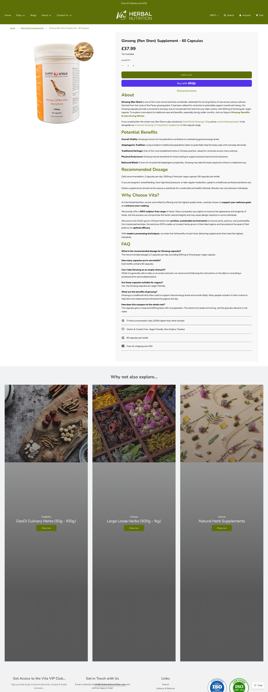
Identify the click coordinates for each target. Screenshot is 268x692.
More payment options (186, 90)
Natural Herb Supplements (32, 28)
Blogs (33, 15)
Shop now (46, 528)
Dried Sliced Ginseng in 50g (196, 121)
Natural (221, 516)
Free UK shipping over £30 (139, 346)
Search (165, 684)
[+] (133, 65)
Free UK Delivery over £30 (134, 3)
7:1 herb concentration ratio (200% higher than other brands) (155, 320)
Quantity (125, 60)
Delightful (46, 516)
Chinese (134, 516)
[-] (122, 65)
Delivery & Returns (165, 688)
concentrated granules (228, 121)
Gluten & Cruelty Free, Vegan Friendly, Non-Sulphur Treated (155, 329)
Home (8, 15)
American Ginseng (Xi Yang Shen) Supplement (158, 125)
